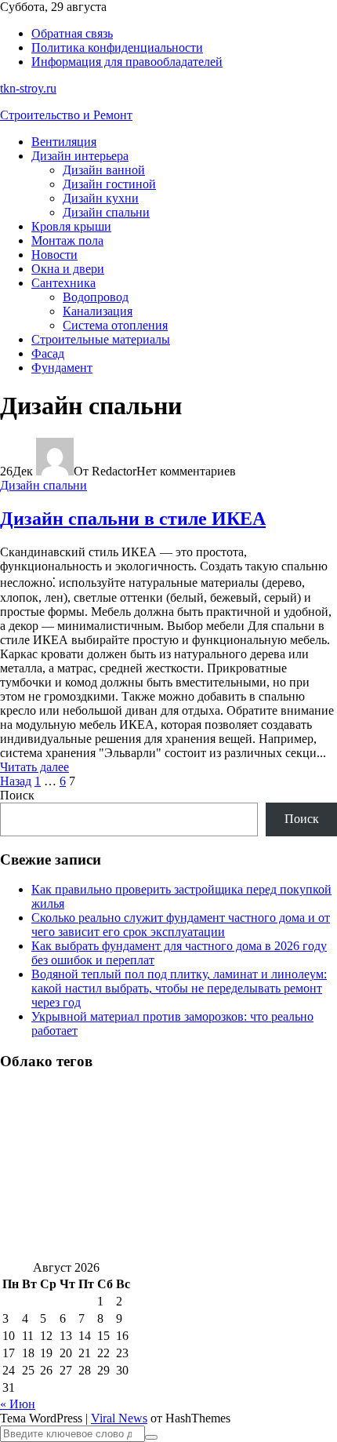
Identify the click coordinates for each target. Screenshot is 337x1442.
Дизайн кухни (101, 198)
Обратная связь (72, 33)
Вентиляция (63, 141)
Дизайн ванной (104, 170)
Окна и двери (67, 268)
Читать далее (34, 767)
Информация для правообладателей (127, 61)
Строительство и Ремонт (66, 115)
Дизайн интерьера (80, 155)
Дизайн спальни (106, 212)
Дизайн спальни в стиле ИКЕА (133, 518)
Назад (15, 781)
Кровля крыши (71, 226)
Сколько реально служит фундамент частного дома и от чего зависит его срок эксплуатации (180, 924)
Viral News (119, 1418)
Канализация (97, 311)
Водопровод (96, 297)
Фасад (47, 353)
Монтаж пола (67, 240)
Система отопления (115, 325)
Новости (54, 254)
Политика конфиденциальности (117, 47)
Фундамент (61, 367)
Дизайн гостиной (109, 184)
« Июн (17, 1404)
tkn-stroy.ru (28, 88)
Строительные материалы (100, 339)
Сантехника (63, 282)
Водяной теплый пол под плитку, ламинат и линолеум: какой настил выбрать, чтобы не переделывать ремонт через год (179, 988)
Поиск (17, 795)
